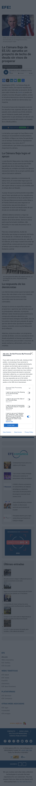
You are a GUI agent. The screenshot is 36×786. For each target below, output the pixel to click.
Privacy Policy (29, 432)
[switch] (28, 393)
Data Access (18, 432)
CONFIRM (10, 425)
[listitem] (18, 388)
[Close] (32, 354)
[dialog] (18, 393)
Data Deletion (7, 432)
